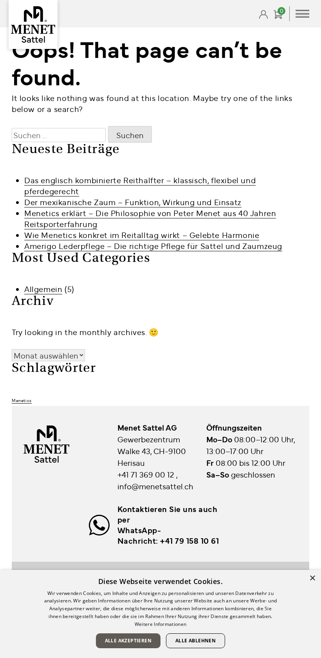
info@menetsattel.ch (155, 486)
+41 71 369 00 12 (146, 474)
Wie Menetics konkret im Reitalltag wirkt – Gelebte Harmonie (141, 234)
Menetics (22, 400)
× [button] (312, 578)
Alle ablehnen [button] (195, 640)
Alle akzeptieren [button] (128, 640)
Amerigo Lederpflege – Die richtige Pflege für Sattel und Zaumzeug (153, 245)
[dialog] (160, 614)
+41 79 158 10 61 (189, 540)
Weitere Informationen (160, 624)
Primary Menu (302, 14)
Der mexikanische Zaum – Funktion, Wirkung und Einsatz (133, 201)
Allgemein (43, 288)
